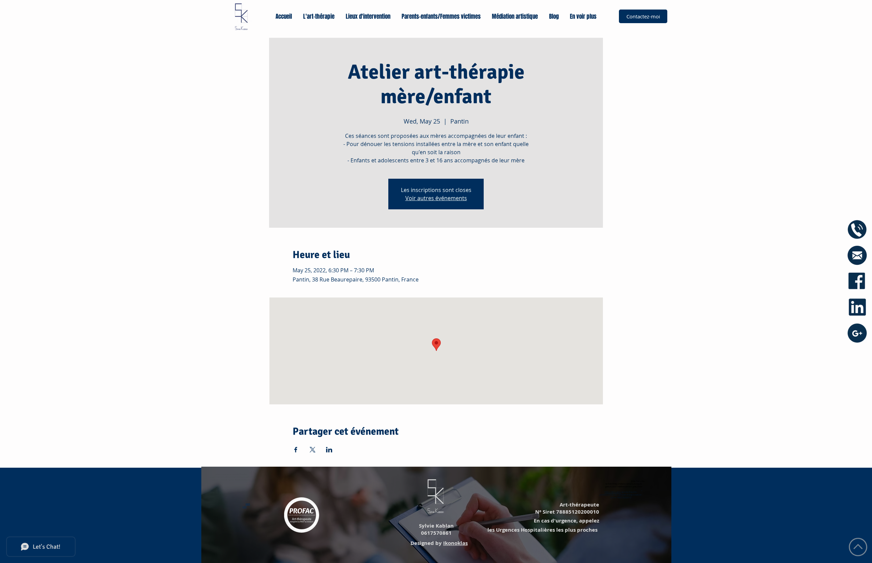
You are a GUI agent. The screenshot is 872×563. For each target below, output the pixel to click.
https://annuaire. (613, 492)
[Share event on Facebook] (296, 449)
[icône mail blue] (857, 255)
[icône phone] (857, 229)
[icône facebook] (857, 281)
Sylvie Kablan (436, 525)
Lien (248, 504)
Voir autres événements (436, 198)
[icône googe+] (857, 333)
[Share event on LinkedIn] (329, 449)
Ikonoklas (455, 543)
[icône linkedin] (857, 307)
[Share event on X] (312, 449)
